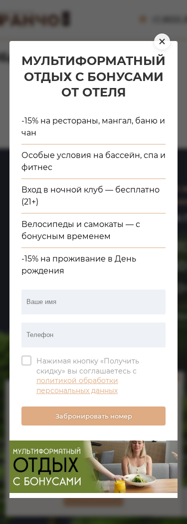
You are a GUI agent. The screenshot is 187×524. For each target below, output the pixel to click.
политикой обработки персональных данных (77, 385)
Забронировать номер (93, 416)
